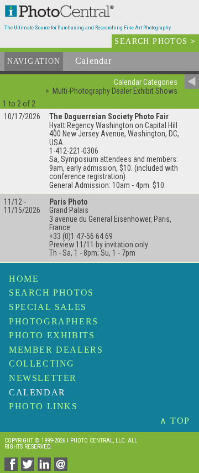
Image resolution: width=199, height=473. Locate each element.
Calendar (37, 392)
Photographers (53, 321)
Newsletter (43, 378)
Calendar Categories (145, 82)
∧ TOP (175, 420)
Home (24, 278)
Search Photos (51, 292)
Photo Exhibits (52, 335)
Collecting (42, 363)
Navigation (33, 61)
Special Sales (48, 307)
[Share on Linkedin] (46, 467)
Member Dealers (56, 349)
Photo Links (43, 406)
